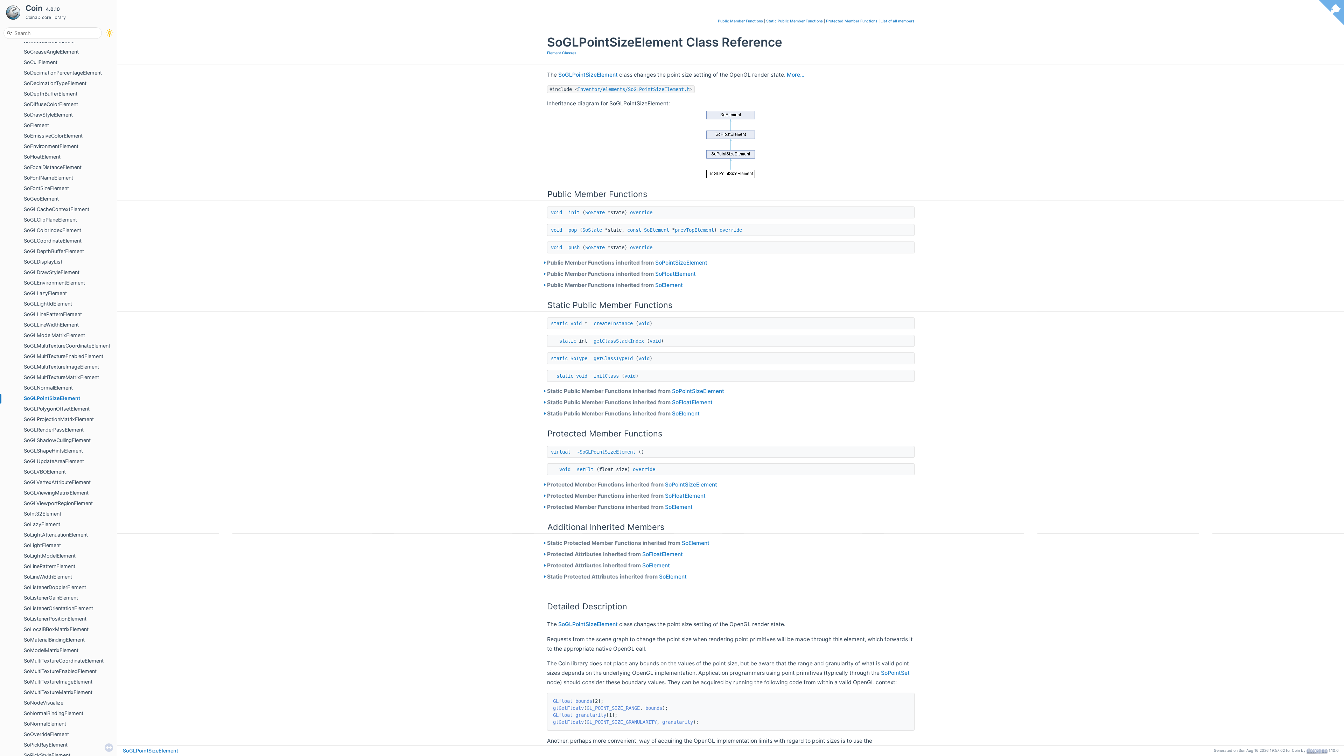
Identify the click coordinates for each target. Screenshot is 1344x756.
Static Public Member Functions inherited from (635, 391)
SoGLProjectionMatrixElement (59, 419)
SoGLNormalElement (48, 388)
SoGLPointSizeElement (52, 398)
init (574, 212)
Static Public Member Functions (794, 21)
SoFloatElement (42, 157)
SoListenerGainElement (51, 598)
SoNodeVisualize (43, 703)
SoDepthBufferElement (50, 94)
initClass (606, 376)
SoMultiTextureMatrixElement (58, 692)
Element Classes (561, 53)
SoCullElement (40, 62)
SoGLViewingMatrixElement (56, 493)
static (559, 323)
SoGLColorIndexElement (52, 230)
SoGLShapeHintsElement (53, 451)
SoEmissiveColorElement (53, 136)
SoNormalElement (45, 724)
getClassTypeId (613, 358)
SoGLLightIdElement (48, 304)
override (641, 212)
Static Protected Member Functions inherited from (628, 543)
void (556, 212)
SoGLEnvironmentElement (54, 283)
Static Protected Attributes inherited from (617, 576)
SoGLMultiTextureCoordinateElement (67, 346)
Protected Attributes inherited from (615, 554)
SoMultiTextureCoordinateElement (64, 661)
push (574, 247)
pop (572, 230)
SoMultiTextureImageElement (58, 682)
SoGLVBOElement (45, 472)
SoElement (36, 125)
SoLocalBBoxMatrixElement (56, 629)
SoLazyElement (42, 524)
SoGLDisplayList (43, 262)
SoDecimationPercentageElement (63, 73)
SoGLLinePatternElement (53, 314)
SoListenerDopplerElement (55, 587)
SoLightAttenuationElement (56, 535)
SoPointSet (895, 673)
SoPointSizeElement (681, 262)
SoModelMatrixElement (51, 650)
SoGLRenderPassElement (54, 430)
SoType (578, 358)
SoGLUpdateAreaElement (54, 461)
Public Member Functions (740, 21)
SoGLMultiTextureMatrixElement (61, 377)
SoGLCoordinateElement (53, 241)
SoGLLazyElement (45, 293)
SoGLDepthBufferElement (54, 251)
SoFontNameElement (48, 178)
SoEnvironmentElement (51, 146)
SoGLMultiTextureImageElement (61, 367)
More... (795, 74)
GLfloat (563, 701)
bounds (583, 701)
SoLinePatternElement (49, 566)
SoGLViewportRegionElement (58, 503)
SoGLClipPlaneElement (50, 220)
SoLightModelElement (50, 556)
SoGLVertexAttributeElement (57, 482)
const (634, 230)
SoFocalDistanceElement (53, 167)
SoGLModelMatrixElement (54, 335)
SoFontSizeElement (46, 188)
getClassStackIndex (619, 341)
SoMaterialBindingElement (54, 640)
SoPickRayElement (46, 745)
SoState (595, 212)
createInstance (613, 323)
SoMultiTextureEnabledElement (60, 671)
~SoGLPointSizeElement (606, 452)
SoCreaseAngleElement (51, 52)
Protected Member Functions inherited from (632, 484)
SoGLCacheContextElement (56, 209)
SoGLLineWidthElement (51, 325)
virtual (560, 452)
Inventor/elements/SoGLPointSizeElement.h (634, 89)
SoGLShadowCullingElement (57, 440)
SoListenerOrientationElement (58, 608)
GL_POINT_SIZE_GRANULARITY (622, 722)
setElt (585, 469)
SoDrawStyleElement (48, 115)
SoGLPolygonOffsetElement (57, 409)
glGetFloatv (568, 708)
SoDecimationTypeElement (55, 83)
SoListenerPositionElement (55, 619)
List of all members (898, 21)
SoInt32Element (42, 514)
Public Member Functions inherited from (627, 262)
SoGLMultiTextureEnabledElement (63, 356)
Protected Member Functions (851, 21)
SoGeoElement (41, 199)
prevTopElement (694, 230)
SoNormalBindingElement (53, 713)
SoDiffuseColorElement (51, 104)
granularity (590, 715)
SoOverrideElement (46, 734)
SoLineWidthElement (48, 577)
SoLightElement (42, 545)
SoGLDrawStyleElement (51, 272)
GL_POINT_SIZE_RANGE (613, 708)
